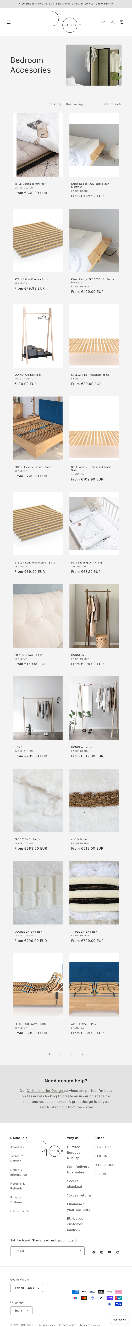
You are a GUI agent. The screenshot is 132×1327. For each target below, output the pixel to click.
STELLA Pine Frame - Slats (31, 279)
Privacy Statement (18, 1200)
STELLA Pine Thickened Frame (90, 374)
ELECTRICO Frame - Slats (30, 1023)
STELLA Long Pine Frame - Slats (34, 562)
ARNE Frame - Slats (83, 1023)
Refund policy (46, 1325)
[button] (8, 22)
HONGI (18, 747)
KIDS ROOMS (105, 1165)
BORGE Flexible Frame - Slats (32, 467)
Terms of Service (17, 1158)
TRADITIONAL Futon (27, 839)
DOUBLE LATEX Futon (28, 931)
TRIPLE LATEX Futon (84, 931)
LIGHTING (102, 1156)
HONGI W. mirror (81, 747)
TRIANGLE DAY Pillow (28, 654)
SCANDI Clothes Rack (28, 374)
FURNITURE (104, 1147)
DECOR (100, 1174)
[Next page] (82, 1053)
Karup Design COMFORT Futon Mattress (90, 185)
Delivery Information (18, 1172)
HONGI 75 (77, 654)
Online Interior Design (45, 1091)
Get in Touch (19, 1211)
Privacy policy (67, 1325)
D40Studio (27, 1325)
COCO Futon (79, 839)
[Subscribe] (79, 1251)
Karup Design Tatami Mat (30, 183)
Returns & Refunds (17, 1186)
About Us (17, 1147)
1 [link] (49, 1054)
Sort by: (56, 104)
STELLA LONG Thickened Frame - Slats (92, 469)
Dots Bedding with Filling (86, 562)
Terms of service (90, 1325)
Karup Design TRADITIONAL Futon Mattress (92, 281)
